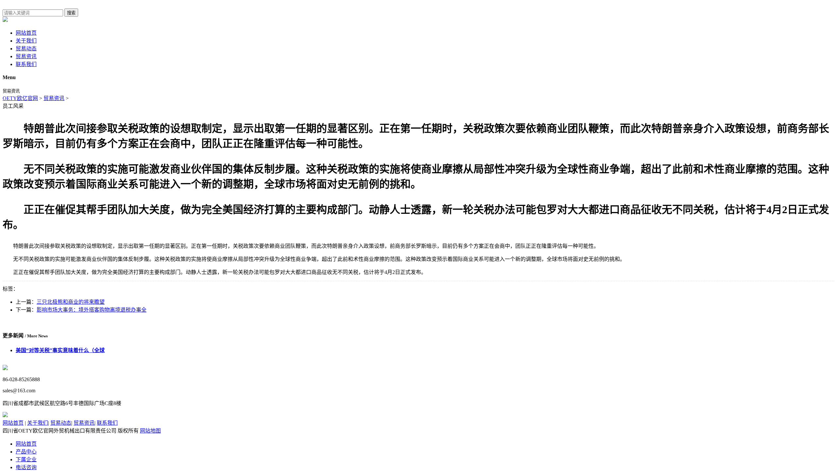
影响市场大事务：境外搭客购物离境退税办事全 (91, 310)
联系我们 (26, 64)
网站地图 (150, 431)
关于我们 (26, 40)
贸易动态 (26, 48)
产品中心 (26, 451)
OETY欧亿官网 (20, 98)
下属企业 (26, 459)
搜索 (71, 12)
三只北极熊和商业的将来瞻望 (71, 302)
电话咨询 (26, 467)
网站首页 (26, 33)
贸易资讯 (26, 56)
